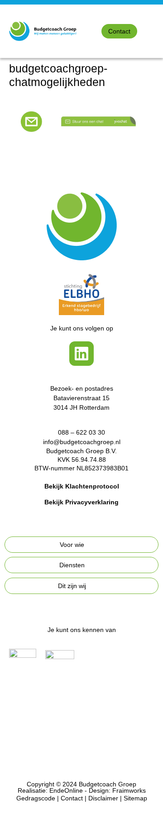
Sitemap (135, 798)
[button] (156, 31)
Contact (72, 798)
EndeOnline (66, 790)
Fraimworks (129, 790)
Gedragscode (35, 798)
